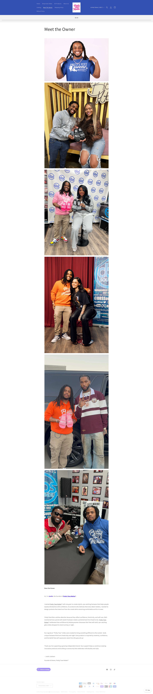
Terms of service (81, 690)
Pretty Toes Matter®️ (45, 690)
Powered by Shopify (55, 690)
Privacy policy (72, 690)
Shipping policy (90, 690)
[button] (107, 7)
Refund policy (64, 690)
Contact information (100, 690)
